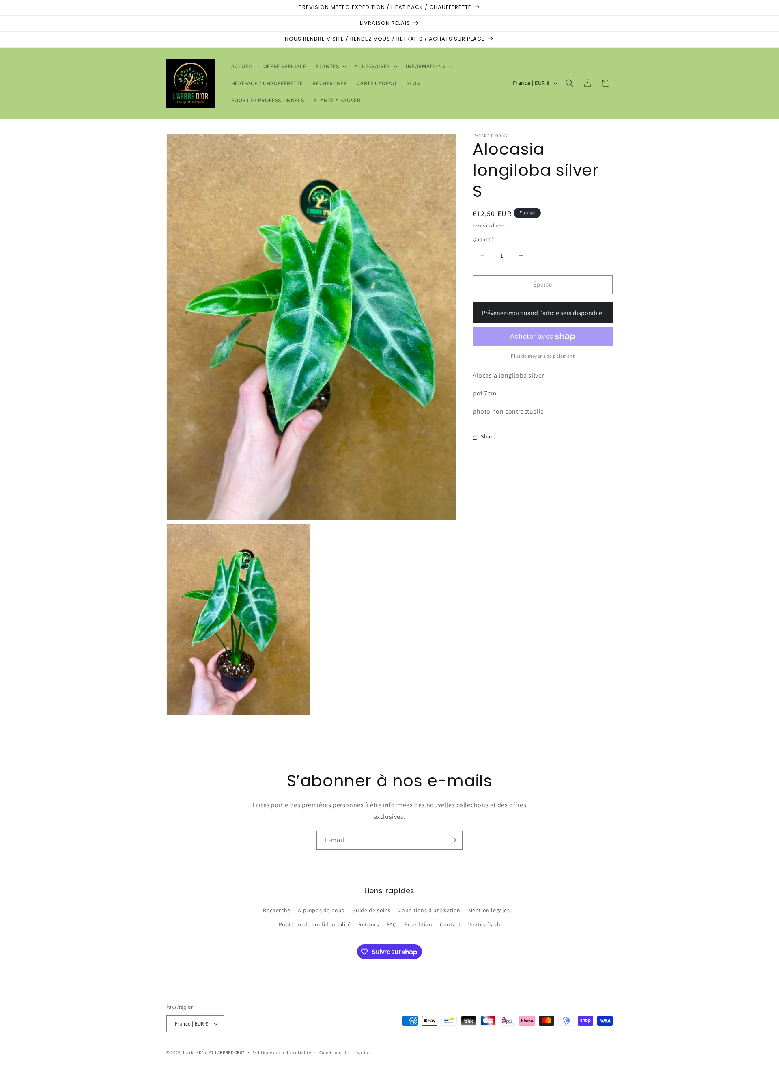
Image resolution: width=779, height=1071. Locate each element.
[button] (330, 66)
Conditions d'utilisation (429, 910)
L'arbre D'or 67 (198, 1052)
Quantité (483, 239)
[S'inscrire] (453, 840)
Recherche (276, 910)
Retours (368, 924)
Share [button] (488, 436)
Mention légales (489, 910)
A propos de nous (321, 910)
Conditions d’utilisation (345, 1052)
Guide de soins (371, 910)
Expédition (419, 924)
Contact (450, 924)
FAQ (392, 924)
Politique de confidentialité (315, 924)
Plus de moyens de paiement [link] (543, 356)
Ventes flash (484, 924)
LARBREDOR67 (230, 1052)
